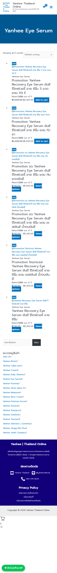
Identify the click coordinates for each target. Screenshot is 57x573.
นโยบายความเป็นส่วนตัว (28, 493)
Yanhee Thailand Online (24, 5)
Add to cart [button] (42, 99)
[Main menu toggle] (51, 7)
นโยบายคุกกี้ (28, 496)
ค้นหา (36, 342)
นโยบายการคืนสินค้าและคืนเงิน (29, 500)
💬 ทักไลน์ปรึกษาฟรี (13, 568)
